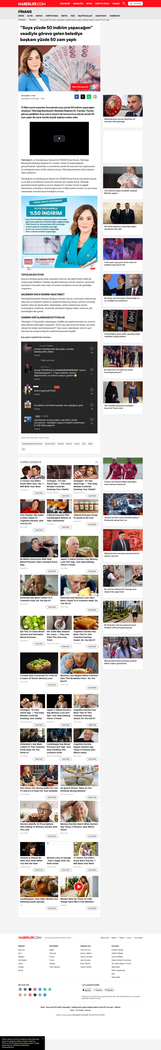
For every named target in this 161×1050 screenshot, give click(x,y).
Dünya (20, 970)
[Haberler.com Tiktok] (35, 995)
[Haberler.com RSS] (20, 995)
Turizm (51, 960)
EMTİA (64, 16)
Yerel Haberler (54, 967)
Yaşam (90, 444)
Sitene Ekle (116, 977)
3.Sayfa (21, 967)
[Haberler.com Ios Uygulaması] (87, 989)
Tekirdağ (60, 444)
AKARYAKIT (100, 16)
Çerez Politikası (117, 957)
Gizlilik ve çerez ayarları (64, 1015)
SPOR (89, 3)
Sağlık (51, 950)
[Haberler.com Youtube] (30, 995)
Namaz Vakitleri (86, 953)
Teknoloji (52, 953)
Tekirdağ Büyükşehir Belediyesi (32, 444)
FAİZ (73, 16)
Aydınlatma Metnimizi (21, 1045)
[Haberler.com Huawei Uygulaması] (109, 989)
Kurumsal (115, 946)
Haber (72, 1010)
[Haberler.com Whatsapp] (45, 989)
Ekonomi (69, 444)
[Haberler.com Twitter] (30, 989)
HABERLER (115, 16)
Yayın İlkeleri (138, 938)
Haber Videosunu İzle (80, 87)
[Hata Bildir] (76, 1015)
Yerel (83, 444)
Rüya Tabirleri (85, 963)
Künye (129, 938)
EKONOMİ (65, 3)
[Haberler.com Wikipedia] (25, 995)
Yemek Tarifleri (85, 967)
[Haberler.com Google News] (20, 989)
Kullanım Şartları (117, 950)
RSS (113, 974)
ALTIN (30, 16)
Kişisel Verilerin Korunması (121, 960)
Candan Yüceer (50, 444)
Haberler (21, 946)
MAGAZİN (78, 3)
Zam (23, 449)
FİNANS (25, 12)
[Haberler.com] (30, 937)
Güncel (77, 444)
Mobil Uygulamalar (118, 970)
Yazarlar (52, 963)
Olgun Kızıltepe (44, 438)
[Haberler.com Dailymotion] (45, 995)
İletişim (122, 938)
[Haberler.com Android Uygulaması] (98, 989)
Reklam (114, 938)
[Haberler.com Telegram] (40, 995)
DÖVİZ (21, 16)
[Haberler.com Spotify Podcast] (50, 989)
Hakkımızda (105, 938)
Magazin (21, 957)
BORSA (39, 16)
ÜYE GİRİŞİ (137, 3)
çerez (4, 1041)
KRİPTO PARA (102, 3)
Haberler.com (85, 946)
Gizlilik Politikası (117, 953)
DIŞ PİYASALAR (85, 16)
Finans (51, 957)
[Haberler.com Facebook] (25, 989)
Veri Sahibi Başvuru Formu (121, 963)
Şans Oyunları (85, 960)
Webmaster (116, 967)
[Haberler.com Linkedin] (40, 989)
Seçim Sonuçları (86, 957)
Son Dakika (22, 960)
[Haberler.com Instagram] (35, 989)
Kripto (20, 963)
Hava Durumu (85, 950)
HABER (116, 3)
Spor (20, 953)
